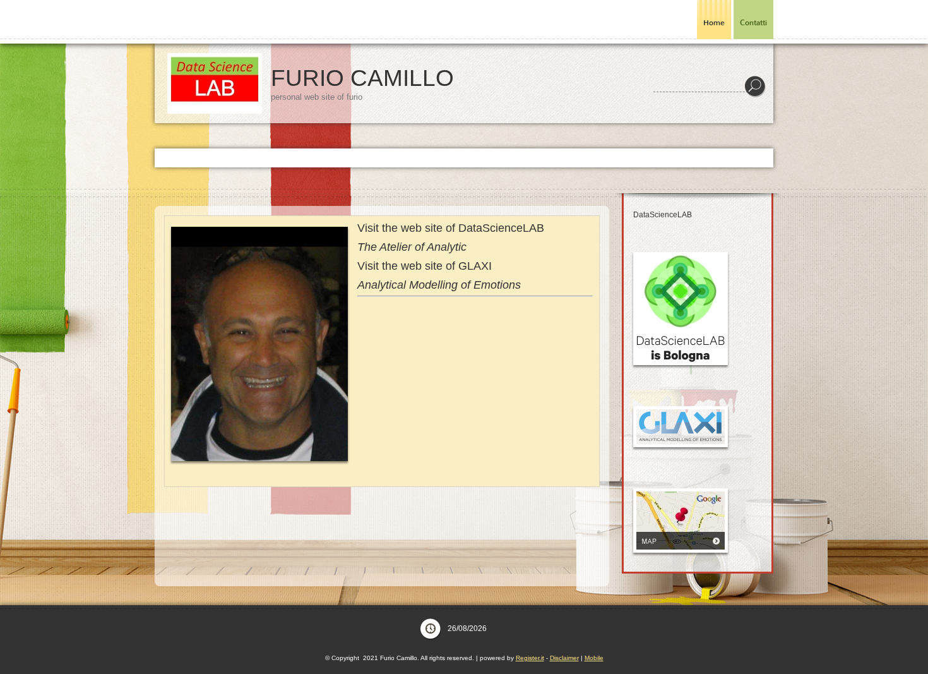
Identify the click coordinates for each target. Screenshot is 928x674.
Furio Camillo (362, 78)
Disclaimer (564, 657)
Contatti (753, 23)
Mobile (594, 657)
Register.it (530, 657)
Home (714, 23)
